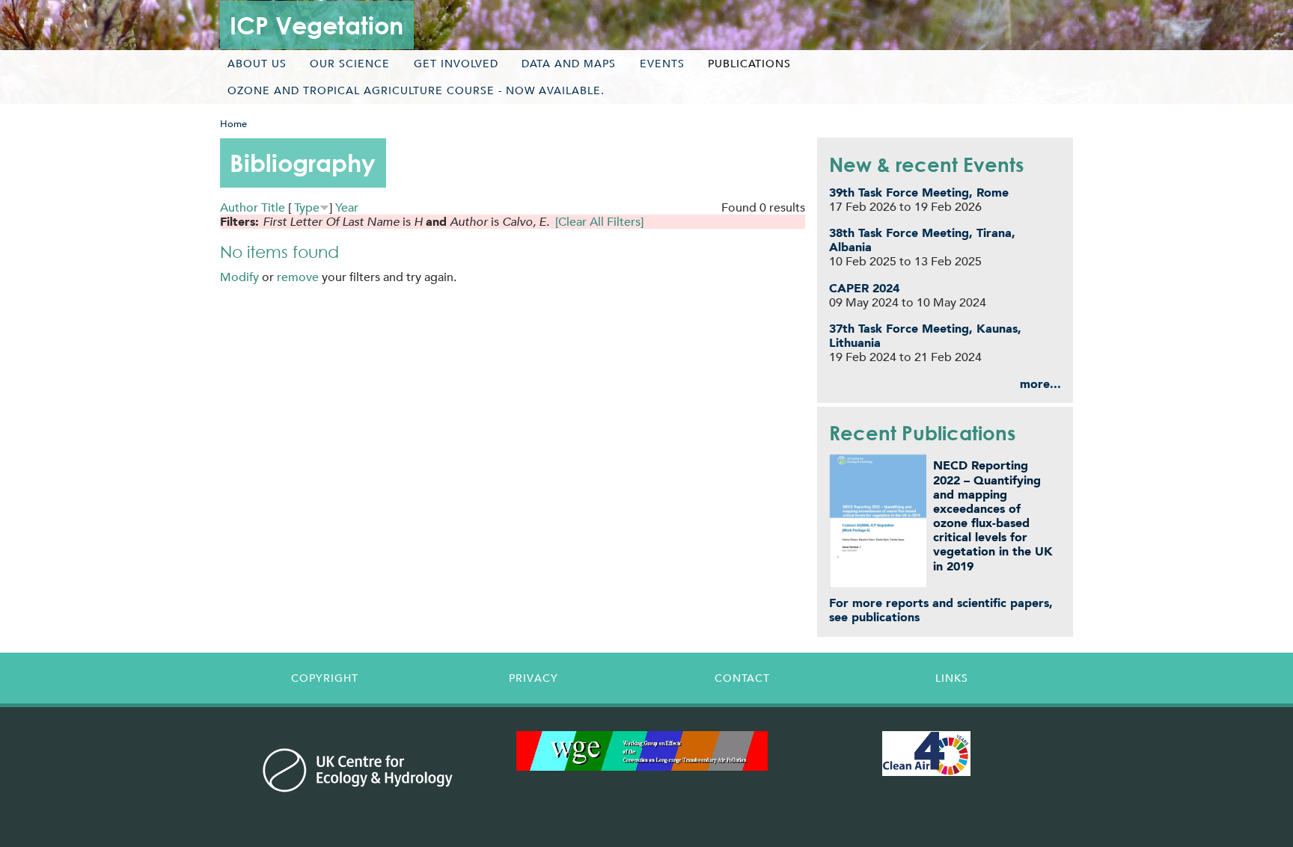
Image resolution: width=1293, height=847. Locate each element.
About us (257, 63)
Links (951, 678)
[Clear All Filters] (599, 222)
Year (346, 207)
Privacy (533, 678)
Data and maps (569, 63)
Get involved (456, 63)
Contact (742, 678)
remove (298, 277)
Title (273, 207)
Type (307, 207)
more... (1040, 384)
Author (239, 207)
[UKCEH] (358, 770)
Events (662, 63)
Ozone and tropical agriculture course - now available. (416, 90)
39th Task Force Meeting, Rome (919, 192)
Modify (239, 277)
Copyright (324, 678)
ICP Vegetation (316, 25)
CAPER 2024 (864, 288)
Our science (350, 63)
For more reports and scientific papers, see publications (941, 610)
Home (233, 123)
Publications (749, 63)
